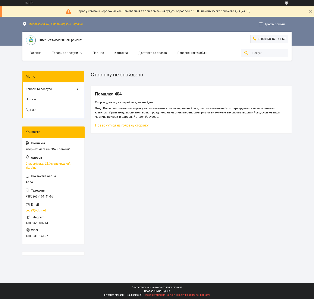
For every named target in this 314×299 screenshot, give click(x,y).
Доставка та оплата (152, 53)
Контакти (121, 53)
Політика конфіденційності (193, 294)
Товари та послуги (65, 53)
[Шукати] (246, 53)
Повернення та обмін (192, 53)
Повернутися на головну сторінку (122, 125)
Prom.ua (177, 287)
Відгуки (31, 110)
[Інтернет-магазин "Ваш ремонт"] (31, 40)
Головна (35, 53)
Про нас (98, 53)
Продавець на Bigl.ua (157, 291)
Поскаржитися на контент (159, 294)
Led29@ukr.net (36, 210)
